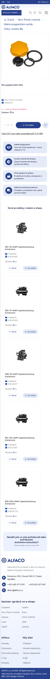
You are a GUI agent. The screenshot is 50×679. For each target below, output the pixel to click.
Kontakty (5, 663)
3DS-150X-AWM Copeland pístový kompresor (20, 502)
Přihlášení (27, 643)
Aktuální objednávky (32, 648)
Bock (24, 612)
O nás (4, 658)
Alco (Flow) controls (29, 19)
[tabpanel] (25, 368)
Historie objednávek (31, 653)
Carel (3, 622)
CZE (3, 2)
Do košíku (29, 125)
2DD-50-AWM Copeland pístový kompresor (19, 375)
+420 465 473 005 (16, 584)
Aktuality (5, 643)
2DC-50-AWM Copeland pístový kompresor (19, 248)
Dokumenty (6, 648)
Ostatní (25, 607)
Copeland (5, 607)
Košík (25, 658)
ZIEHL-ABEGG (28, 617)
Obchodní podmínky (10, 653)
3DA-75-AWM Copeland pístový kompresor (19, 311)
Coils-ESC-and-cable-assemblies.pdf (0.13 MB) (22, 133)
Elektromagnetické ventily (18, 24)
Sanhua (4, 617)
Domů (10, 19)
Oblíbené (26, 663)
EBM (24, 622)
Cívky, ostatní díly (13, 28)
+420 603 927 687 (37, 584)
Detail (13, 268)
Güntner (25, 627)
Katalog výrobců (10, 13)
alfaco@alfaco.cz (15, 590)
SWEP (4, 627)
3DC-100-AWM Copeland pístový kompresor (19, 439)
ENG (8, 2)
